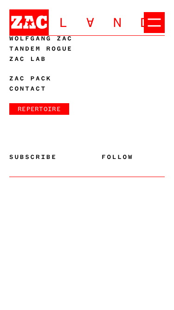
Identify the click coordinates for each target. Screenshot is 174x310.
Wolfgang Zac (41, 38)
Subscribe (33, 157)
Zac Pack (30, 78)
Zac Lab (27, 59)
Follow (117, 157)
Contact (27, 88)
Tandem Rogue (41, 49)
